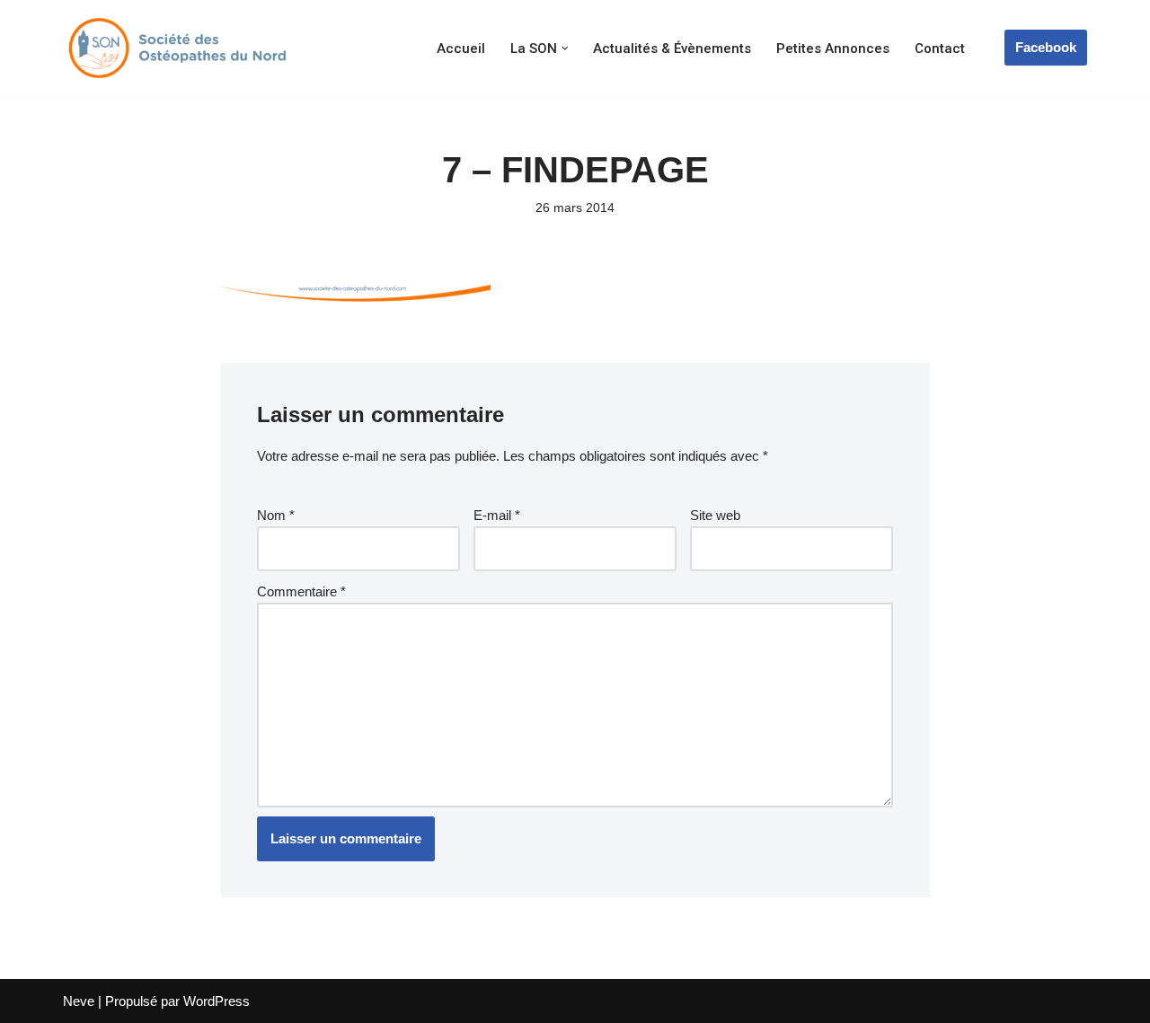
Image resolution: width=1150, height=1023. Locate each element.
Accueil (461, 48)
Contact (940, 48)
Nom (276, 515)
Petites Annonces (832, 48)
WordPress (216, 1001)
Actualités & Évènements (672, 48)
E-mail (496, 515)
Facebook (1045, 47)
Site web (715, 515)
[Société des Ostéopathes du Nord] (175, 48)
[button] (565, 48)
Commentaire (301, 591)
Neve (78, 1001)
